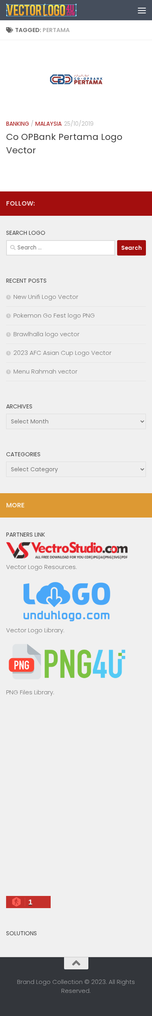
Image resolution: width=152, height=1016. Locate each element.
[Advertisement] (76, 800)
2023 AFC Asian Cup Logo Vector (62, 352)
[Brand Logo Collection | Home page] (53, 10)
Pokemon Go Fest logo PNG (54, 315)
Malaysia (48, 124)
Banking (17, 124)
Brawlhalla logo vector (46, 334)
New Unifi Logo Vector (45, 296)
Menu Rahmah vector (45, 371)
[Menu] (142, 10)
